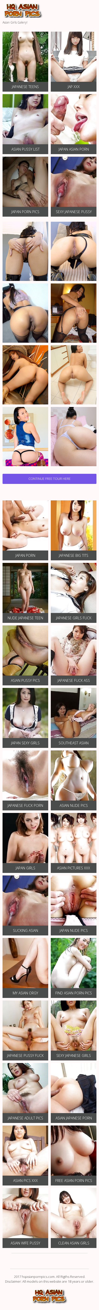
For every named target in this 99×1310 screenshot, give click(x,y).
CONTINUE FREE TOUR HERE (49, 478)
